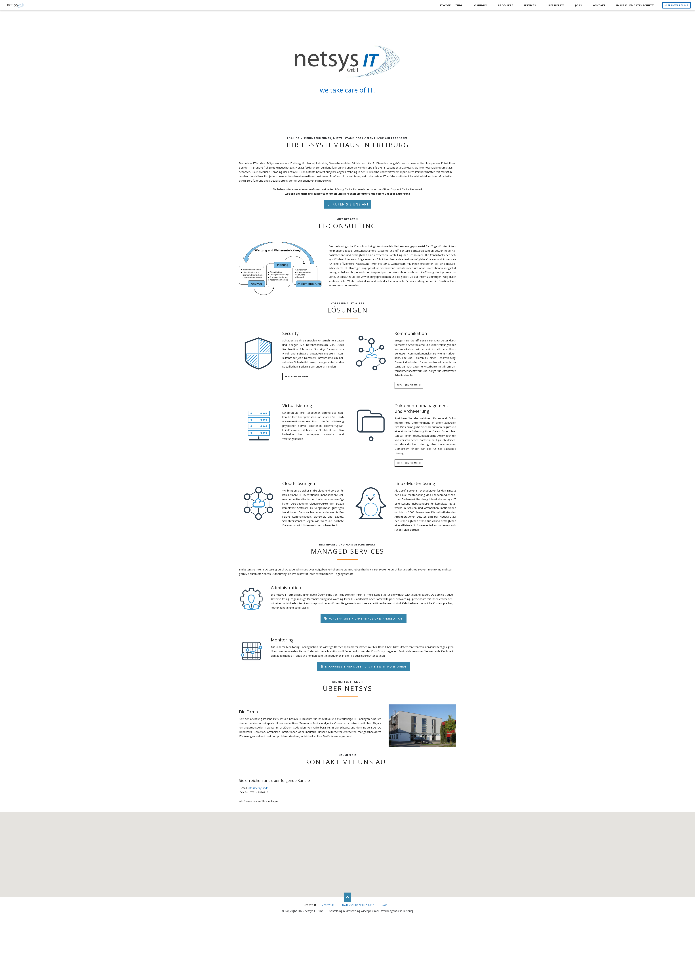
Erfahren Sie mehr (297, 376)
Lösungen (480, 5)
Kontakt (599, 5)
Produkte (505, 5)
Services (530, 5)
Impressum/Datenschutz (635, 5)
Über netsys (555, 5)
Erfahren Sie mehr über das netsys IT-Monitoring (365, 666)
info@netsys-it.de (258, 788)
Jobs (578, 5)
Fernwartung (678, 5)
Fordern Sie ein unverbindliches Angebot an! (365, 618)
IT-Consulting (451, 5)
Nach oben (347, 897)
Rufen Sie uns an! (349, 204)
